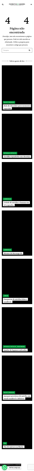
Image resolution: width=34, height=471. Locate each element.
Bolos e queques (9, 102)
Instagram (4, 460)
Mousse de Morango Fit (13, 253)
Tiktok (10, 460)
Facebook (1, 460)
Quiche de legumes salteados (15, 350)
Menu (31, 4)
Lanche (6, 296)
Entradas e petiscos (10, 153)
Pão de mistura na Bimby (14, 447)
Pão (5, 443)
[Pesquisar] (17, 50)
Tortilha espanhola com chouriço (17, 157)
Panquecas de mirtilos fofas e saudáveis (15, 300)
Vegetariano (21, 346)
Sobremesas (7, 199)
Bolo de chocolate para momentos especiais (17, 107)
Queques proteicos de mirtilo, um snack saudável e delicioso (17, 397)
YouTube (7, 460)
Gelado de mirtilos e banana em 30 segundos (16, 203)
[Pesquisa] (29, 50)
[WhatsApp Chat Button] (4, 467)
